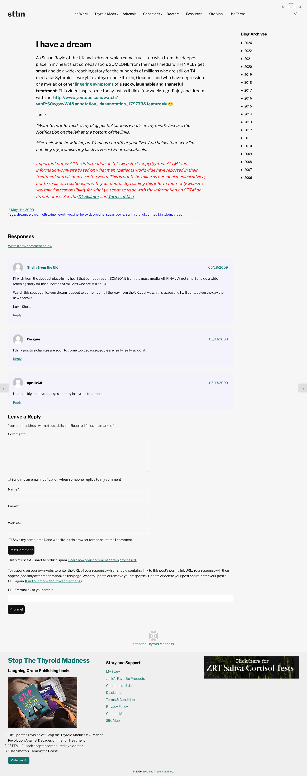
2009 (248, 154)
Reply (17, 315)
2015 (248, 106)
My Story (113, 672)
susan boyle (115, 214)
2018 (248, 82)
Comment (16, 434)
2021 (248, 58)
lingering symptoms (94, 84)
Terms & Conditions (121, 700)
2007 (248, 169)
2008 (248, 161)
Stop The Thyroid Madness (158, 771)
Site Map (216, 14)
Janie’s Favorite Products (125, 679)
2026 (248, 42)
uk (144, 214)
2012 (248, 130)
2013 (248, 122)
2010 (248, 146)
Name (13, 489)
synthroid (133, 214)
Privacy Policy (117, 707)
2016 (248, 98)
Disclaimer (88, 196)
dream (22, 214)
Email (13, 506)
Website (14, 523)
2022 (248, 50)
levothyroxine (68, 214)
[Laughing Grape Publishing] (42, 727)
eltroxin (35, 214)
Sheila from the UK (42, 267)
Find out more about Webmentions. (53, 581)
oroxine (98, 214)
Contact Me (115, 714)
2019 (248, 74)
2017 (248, 90)
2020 (248, 66)
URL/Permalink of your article (30, 590)
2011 (248, 138)
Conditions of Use (119, 686)
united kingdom (160, 214)
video (178, 214)
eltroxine (49, 214)
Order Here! (18, 760)
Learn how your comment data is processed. (102, 560)
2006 (248, 177)
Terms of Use (121, 196)
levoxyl (85, 214)
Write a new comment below (30, 246)
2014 (248, 114)
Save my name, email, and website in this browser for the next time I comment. (73, 540)
